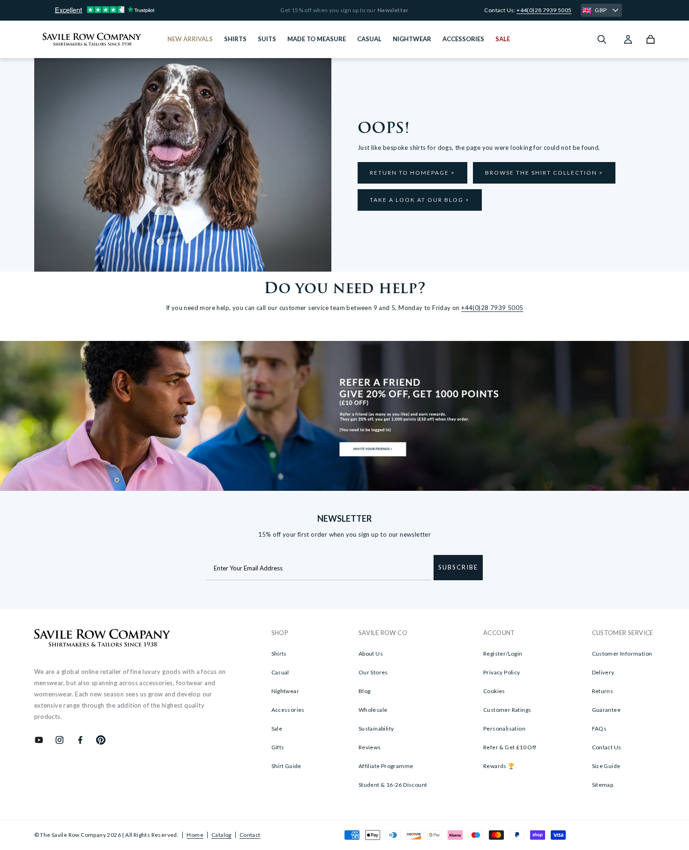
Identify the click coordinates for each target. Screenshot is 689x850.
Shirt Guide (286, 765)
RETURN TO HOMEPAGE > (412, 172)
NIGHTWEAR (412, 39)
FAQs (599, 728)
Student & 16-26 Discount (393, 784)
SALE (502, 39)
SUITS (267, 39)
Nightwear (285, 691)
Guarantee (606, 709)
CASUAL (369, 39)
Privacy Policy (501, 672)
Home (195, 834)
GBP (601, 10)
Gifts (278, 747)
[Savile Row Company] (102, 639)
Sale (277, 728)
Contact (250, 834)
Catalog (221, 834)
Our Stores (373, 672)
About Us (371, 653)
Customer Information (622, 653)
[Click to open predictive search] (602, 39)
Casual (280, 672)
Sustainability (376, 728)
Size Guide (606, 765)
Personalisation (504, 728)
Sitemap (603, 784)
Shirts (279, 653)
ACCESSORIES (463, 39)
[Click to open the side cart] (650, 39)
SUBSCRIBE (458, 567)
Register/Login (503, 653)
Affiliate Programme (386, 765)
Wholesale (373, 709)
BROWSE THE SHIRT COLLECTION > (544, 172)
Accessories (288, 709)
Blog (365, 691)
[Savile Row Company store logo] (92, 39)
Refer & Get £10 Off (510, 747)
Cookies (494, 691)
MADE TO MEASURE (316, 39)
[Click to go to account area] (628, 39)
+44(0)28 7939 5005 (544, 10)
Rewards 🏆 (499, 765)
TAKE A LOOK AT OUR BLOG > (420, 199)
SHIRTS (235, 39)
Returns (603, 691)
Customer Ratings (507, 709)
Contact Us (607, 747)
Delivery (603, 672)
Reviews (370, 747)
